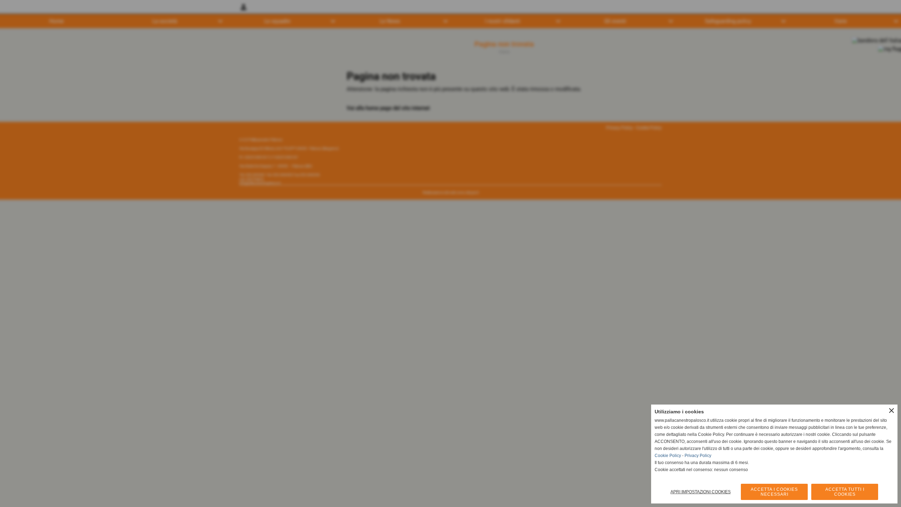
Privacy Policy (698, 455)
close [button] (891, 410)
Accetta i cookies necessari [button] (774, 492)
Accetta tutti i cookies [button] (844, 492)
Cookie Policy (668, 455)
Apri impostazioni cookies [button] (700, 491)
